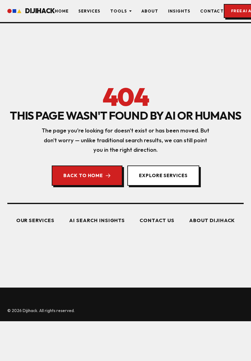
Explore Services (163, 175)
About (149, 11)
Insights (179, 11)
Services (89, 11)
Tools (118, 11)
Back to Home (83, 175)
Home (62, 11)
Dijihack (40, 11)
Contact (211, 11)
